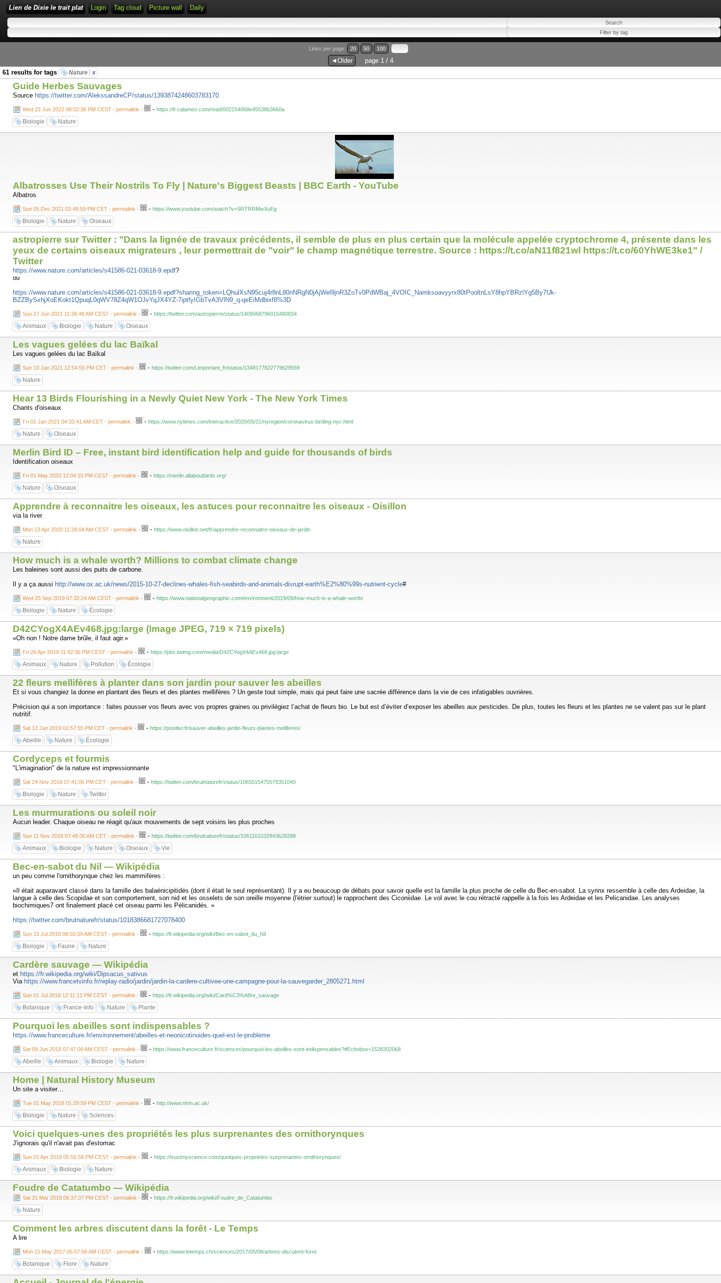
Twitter (97, 794)
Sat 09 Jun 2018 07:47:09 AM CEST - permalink (79, 1049)
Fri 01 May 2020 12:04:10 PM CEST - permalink (79, 475)
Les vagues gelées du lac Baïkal (85, 344)
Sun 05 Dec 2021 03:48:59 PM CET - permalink (79, 209)
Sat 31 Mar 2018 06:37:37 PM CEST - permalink (80, 1198)
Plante (146, 1007)
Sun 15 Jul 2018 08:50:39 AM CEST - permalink (79, 934)
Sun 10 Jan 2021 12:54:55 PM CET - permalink (78, 368)
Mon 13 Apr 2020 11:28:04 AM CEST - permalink (80, 529)
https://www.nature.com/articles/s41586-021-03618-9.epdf (94, 270)
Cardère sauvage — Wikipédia (80, 964)
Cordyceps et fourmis (61, 759)
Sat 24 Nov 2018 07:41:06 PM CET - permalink (78, 782)
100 (381, 48)
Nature (82, 72)
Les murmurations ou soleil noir (84, 812)
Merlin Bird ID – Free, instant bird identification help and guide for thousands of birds (202, 452)
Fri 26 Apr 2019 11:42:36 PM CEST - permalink (78, 652)
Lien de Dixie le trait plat (46, 7)
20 (353, 48)
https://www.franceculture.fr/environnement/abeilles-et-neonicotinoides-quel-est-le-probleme (141, 1035)
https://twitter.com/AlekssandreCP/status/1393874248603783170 (127, 95)
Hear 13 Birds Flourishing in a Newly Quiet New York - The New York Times (180, 398)
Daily (197, 7)
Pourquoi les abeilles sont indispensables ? (111, 1026)
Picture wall (165, 7)
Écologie (101, 610)
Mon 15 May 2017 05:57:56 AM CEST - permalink (81, 1252)
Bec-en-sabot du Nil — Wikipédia (86, 866)
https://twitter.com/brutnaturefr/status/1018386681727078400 (99, 920)
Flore (70, 1263)
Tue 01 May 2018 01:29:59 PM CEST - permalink (81, 1103)
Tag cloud (127, 7)
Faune (66, 946)
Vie (165, 848)
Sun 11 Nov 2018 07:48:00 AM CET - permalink (78, 836)
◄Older (342, 60)
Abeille (32, 740)
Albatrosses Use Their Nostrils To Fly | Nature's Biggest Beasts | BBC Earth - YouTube (206, 185)
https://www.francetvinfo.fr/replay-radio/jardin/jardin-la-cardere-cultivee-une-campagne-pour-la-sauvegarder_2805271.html (194, 981)
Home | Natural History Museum (84, 1080)
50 (366, 48)
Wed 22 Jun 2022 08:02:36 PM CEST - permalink (81, 109)
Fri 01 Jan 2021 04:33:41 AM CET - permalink (77, 422)
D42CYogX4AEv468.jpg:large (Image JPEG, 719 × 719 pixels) (148, 629)
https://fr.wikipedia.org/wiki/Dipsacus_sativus (84, 974)
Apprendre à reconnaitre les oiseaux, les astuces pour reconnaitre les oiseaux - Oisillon (210, 506)
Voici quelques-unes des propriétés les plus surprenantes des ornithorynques (188, 1134)
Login (98, 7)
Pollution (102, 664)
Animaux (34, 326)
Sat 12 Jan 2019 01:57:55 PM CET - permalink (78, 728)
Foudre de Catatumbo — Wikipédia (91, 1187)
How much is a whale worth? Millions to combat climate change (155, 560)
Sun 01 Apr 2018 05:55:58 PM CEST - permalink (80, 1157)
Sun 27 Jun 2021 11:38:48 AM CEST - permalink (80, 314)
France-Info (78, 1007)
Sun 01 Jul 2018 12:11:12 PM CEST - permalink (79, 995)
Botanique (36, 1007)
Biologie (34, 121)
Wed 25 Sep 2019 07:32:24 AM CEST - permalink (81, 598)
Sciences (101, 1115)
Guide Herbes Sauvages (67, 86)
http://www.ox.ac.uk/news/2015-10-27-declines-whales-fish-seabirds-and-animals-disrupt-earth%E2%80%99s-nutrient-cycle (229, 584)
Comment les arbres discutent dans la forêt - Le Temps (135, 1228)
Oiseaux (100, 221)
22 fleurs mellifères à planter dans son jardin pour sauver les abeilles (167, 683)
